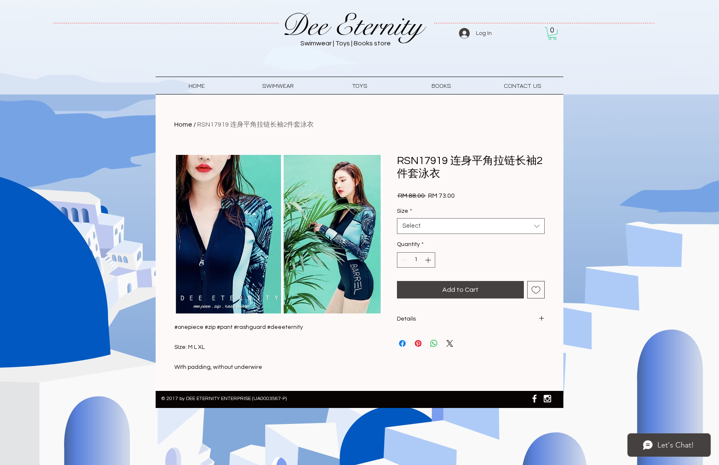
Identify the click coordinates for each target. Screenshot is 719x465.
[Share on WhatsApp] (434, 343)
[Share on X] (450, 343)
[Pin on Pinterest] (418, 343)
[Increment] (429, 260)
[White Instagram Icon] (547, 398)
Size (404, 211)
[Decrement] (403, 260)
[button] (552, 33)
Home (183, 124)
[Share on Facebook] (402, 343)
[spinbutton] (416, 260)
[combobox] (471, 226)
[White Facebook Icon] (534, 398)
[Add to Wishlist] (536, 289)
